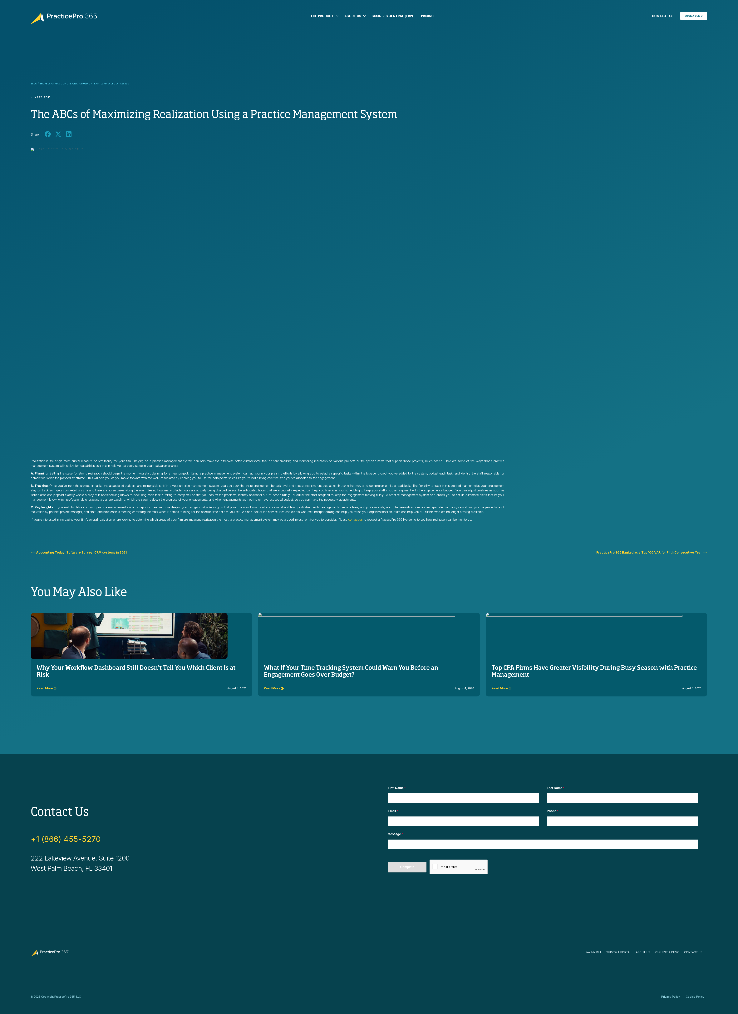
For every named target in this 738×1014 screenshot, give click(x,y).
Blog (34, 83)
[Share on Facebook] (47, 134)
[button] (337, 16)
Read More (45, 688)
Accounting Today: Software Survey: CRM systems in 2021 (81, 552)
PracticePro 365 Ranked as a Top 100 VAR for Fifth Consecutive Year (649, 552)
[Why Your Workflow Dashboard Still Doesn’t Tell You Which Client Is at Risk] (129, 635)
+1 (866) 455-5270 (66, 839)
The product (322, 16)
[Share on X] (58, 134)
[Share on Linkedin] (68, 134)
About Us (352, 16)
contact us (355, 519)
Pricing (427, 16)
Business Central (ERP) (392, 16)
